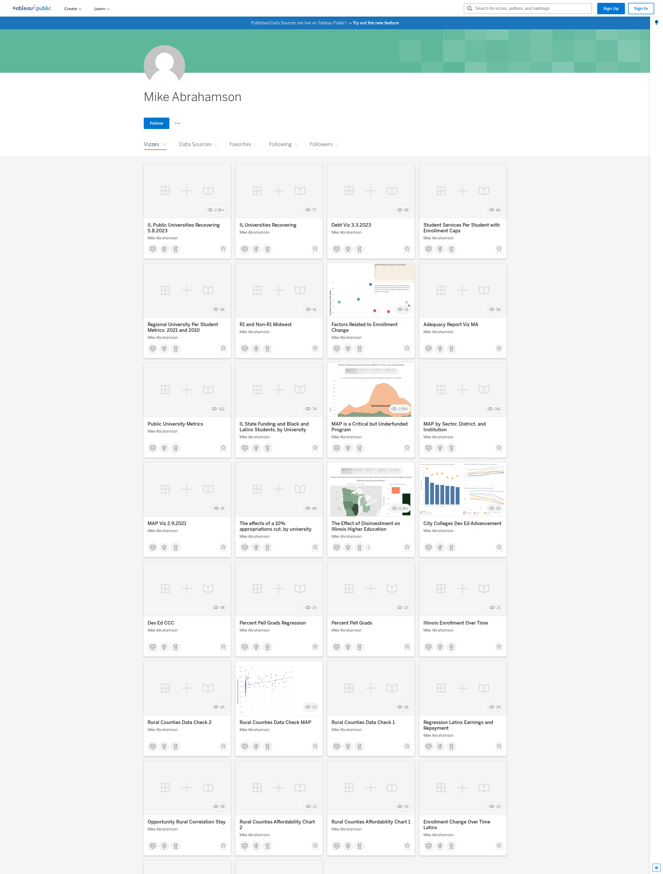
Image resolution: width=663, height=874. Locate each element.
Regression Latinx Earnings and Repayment (458, 725)
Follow (156, 123)
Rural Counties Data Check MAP (275, 722)
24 (406, 807)
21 (498, 608)
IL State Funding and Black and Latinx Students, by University (274, 427)
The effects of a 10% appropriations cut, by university (276, 526)
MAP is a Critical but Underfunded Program (370, 427)
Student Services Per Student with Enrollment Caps (461, 228)
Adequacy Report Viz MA (450, 324)
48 (222, 608)
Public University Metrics (175, 424)
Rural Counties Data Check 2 (180, 722)
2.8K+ (220, 210)
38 (222, 807)
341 (497, 409)
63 (498, 508)
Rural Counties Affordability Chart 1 (371, 822)
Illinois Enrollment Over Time (455, 623)
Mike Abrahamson (163, 238)
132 (222, 409)
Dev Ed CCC (161, 623)
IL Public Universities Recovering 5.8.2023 (184, 228)
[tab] (656, 23)
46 (406, 707)
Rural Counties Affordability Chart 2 (277, 824)
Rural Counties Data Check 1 (363, 722)
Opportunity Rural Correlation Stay (187, 822)
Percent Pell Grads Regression (273, 623)
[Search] (469, 8)
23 (314, 707)
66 (222, 309)
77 (314, 210)
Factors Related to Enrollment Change (365, 327)
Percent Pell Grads (352, 623)
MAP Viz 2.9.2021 (167, 523)
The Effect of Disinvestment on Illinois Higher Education (366, 526)
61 (314, 309)
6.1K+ (403, 508)
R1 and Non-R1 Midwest (266, 324)
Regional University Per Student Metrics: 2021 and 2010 (183, 327)
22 (406, 608)
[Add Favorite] (223, 249)
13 (314, 807)
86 (498, 210)
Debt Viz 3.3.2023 (351, 225)
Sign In (641, 8)
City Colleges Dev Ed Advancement (462, 523)
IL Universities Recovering (268, 225)
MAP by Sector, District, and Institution (454, 427)
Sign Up (611, 8)
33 (314, 608)
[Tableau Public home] (31, 8)
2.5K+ (403, 409)
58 (498, 309)
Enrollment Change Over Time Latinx (456, 824)
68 (406, 210)
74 (314, 409)
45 (222, 707)
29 (498, 707)
